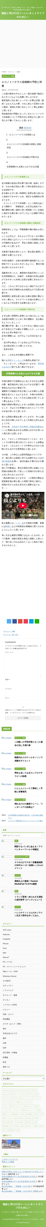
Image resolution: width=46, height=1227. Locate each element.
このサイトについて (10, 1159)
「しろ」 (18, 523)
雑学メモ (6, 1067)
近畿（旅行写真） (26, 1126)
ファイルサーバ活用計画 (19, 1110)
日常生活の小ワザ (10, 1033)
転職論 (5, 1057)
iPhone (5, 943)
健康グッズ (6, 1114)
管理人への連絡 (8, 1162)
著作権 (27, 1122)
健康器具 (15, 1114)
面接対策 (11, 1130)
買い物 (34, 1122)
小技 (41, 1114)
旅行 (4, 1028)
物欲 (21, 1118)
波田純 (36, 1191)
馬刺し (9, 526)
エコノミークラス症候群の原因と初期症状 (24, 146)
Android (6, 934)
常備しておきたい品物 (10, 1118)
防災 (16, 635)
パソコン (5, 1110)
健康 (39, 1110)
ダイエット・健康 (9, 631)
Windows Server (10, 976)
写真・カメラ (8, 1014)
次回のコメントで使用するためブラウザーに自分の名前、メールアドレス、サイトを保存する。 (23, 711)
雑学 (4, 1130)
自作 (4, 1048)
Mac (4, 953)
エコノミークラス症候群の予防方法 (23, 157)
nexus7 (35, 1094)
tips (14, 1098)
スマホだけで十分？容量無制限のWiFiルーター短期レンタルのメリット (29, 865)
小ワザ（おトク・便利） (12, 1024)
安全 (13, 635)
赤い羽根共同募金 (34, 427)
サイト (7, 698)
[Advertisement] (23, 44)
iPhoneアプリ (14, 1094)
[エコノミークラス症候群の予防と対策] (31, 621)
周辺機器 (6, 1019)
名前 (7, 679)
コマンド (37, 1098)
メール (8, 689)
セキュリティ (8, 985)
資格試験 (5, 1126)
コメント (9, 652)
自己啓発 (20, 1122)
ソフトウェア (8, 990)
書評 (4, 1038)
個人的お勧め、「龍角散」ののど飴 (16, 1186)
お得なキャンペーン (24, 1098)
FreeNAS (6, 939)
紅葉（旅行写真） (8, 1122)
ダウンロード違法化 (21, 1106)
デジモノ (6, 1000)
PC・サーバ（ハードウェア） (15, 966)
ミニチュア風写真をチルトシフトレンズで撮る (25, 821)
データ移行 (34, 1106)
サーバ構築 (16, 1102)
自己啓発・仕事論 (10, 1052)
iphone (5, 1094)
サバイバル (7, 635)
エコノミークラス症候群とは (22, 134)
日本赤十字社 (18, 427)
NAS (29, 1094)
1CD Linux (7, 930)
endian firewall (23, 1090)
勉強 (22, 1114)
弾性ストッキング (16, 360)
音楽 (18, 1130)
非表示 (27, 128)
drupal (13, 1090)
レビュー (6, 1009)
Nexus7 (6, 957)
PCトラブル (7, 962)
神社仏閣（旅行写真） (32, 1118)
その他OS (7, 981)
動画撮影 (29, 1114)
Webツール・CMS (10, 971)
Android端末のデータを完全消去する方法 (18, 1176)
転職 (16, 1126)
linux (5, 948)
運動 (36, 1126)
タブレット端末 (8, 1106)
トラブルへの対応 (10, 1005)
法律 (4, 1043)
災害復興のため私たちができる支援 (23, 166)
